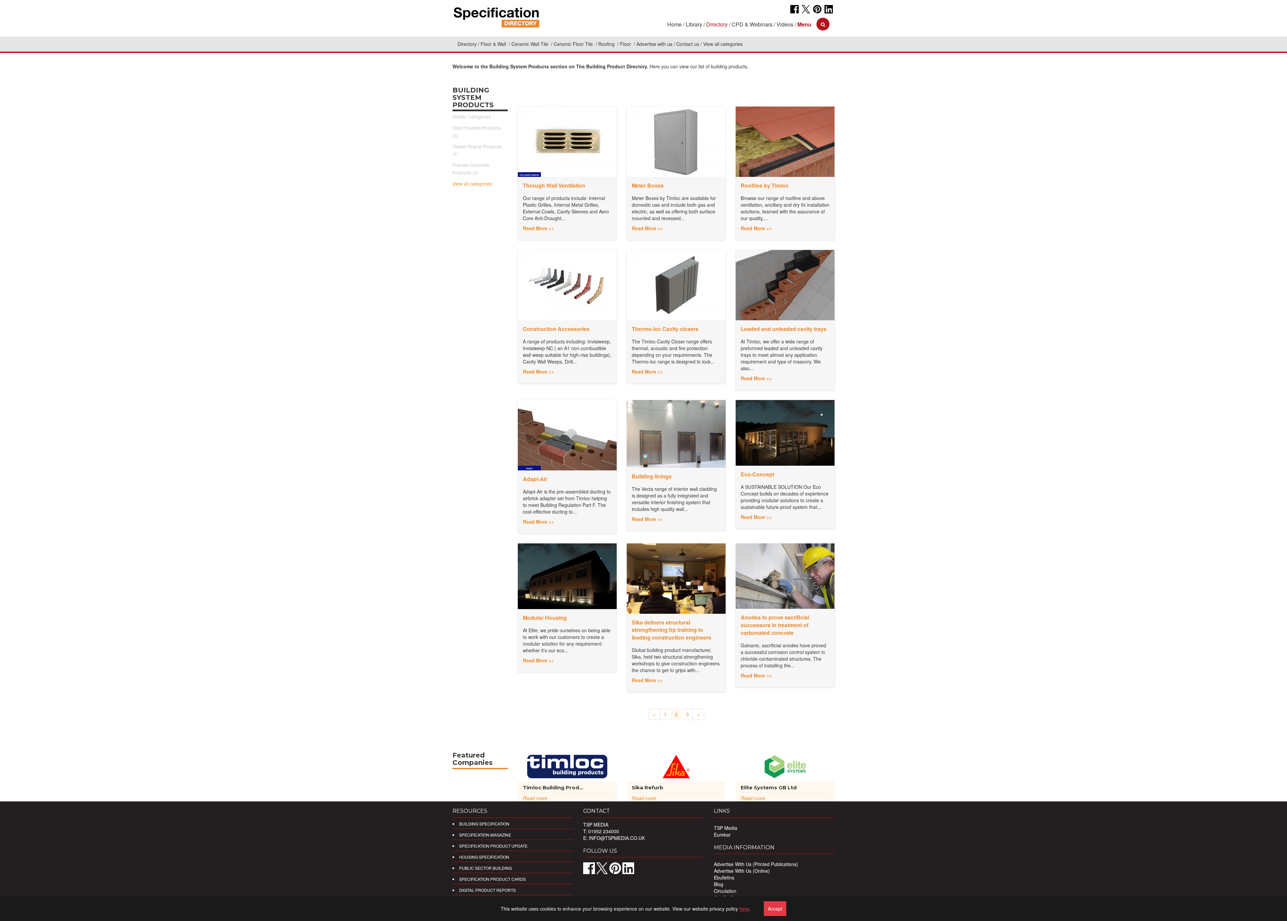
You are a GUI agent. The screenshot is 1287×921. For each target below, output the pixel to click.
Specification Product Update (493, 846)
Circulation (725, 890)
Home (674, 24)
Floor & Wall (494, 44)
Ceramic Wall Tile (530, 44)
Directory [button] (717, 24)
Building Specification (484, 824)
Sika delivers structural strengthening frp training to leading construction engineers (671, 630)
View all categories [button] (723, 44)
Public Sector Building (485, 868)
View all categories (472, 183)
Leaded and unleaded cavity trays (783, 329)
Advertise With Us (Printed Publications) (756, 864)
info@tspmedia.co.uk (617, 838)
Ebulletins (724, 877)
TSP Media (725, 828)
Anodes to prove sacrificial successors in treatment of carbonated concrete (775, 625)
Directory (467, 44)
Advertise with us (654, 44)
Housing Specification (484, 857)
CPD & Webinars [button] (752, 24)
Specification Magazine (485, 835)
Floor (626, 44)
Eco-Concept (757, 474)
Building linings (652, 476)
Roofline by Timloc (765, 185)
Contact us (687, 44)
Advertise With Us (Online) (742, 870)
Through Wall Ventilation (554, 185)
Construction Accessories (556, 329)
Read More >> (538, 228)
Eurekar (722, 834)
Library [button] (694, 24)
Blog (718, 884)
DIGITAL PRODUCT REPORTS (487, 890)
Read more (535, 797)
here (744, 908)
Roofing (607, 44)
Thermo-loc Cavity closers (665, 329)
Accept (775, 908)
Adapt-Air (535, 479)
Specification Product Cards (492, 879)
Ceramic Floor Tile (574, 44)
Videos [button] (785, 24)
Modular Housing (545, 617)
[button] (804, 24)
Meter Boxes (648, 185)
